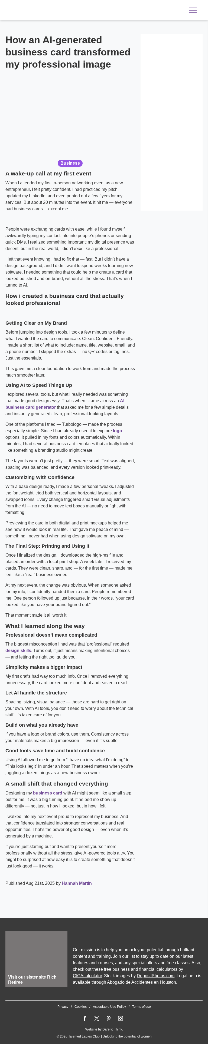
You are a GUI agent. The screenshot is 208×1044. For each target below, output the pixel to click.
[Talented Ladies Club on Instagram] (120, 1018)
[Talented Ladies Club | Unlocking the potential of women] (62, 10)
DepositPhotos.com (155, 975)
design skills (18, 650)
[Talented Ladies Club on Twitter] (96, 1018)
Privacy (62, 1007)
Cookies (80, 1007)
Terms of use (141, 1007)
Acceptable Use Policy (109, 1007)
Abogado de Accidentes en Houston (141, 982)
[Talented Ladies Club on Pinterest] (108, 1018)
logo (117, 430)
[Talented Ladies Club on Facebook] (85, 1018)
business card (47, 793)
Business (70, 163)
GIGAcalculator (87, 975)
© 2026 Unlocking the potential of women (104, 1036)
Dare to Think (112, 1029)
